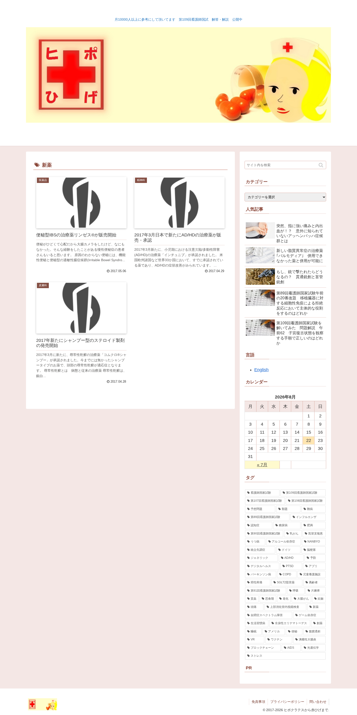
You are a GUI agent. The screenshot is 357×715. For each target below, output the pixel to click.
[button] (321, 165)
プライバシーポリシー (287, 702)
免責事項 (258, 702)
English (261, 369)
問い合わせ (317, 702)
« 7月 (262, 464)
